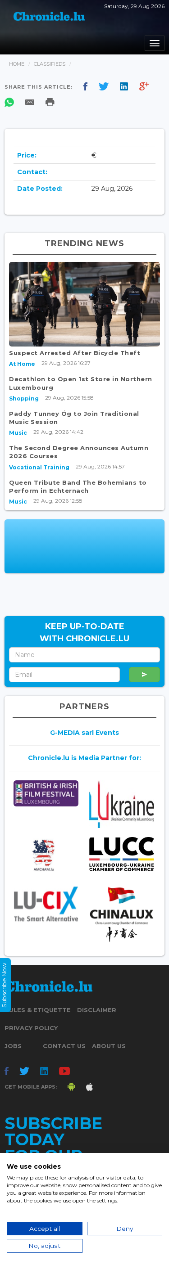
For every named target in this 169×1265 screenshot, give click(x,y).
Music (18, 432)
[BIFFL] (46, 793)
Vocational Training (39, 467)
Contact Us (64, 1045)
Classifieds (49, 64)
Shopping (24, 398)
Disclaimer (96, 1009)
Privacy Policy (31, 1027)
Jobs (13, 1045)
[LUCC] (121, 854)
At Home (22, 363)
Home (16, 64)
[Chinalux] (121, 914)
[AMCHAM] (46, 855)
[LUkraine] (121, 804)
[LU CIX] (46, 904)
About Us (109, 1045)
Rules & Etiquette (38, 1009)
